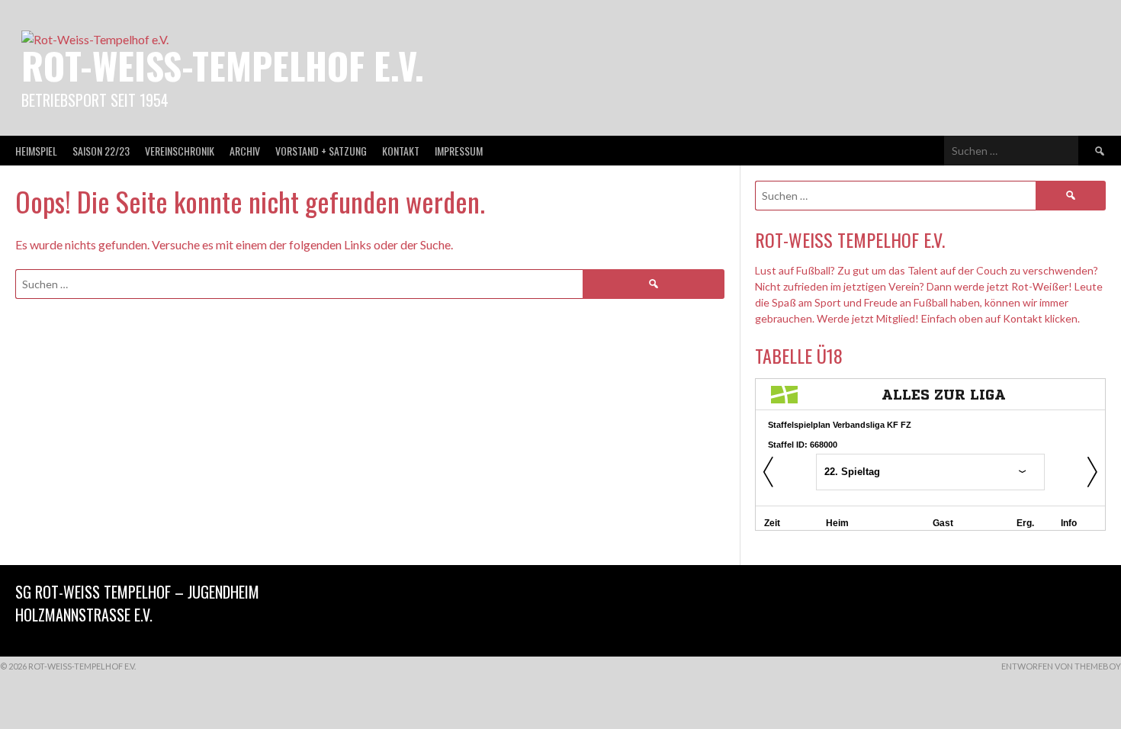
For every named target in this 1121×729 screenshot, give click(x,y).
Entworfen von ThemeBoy (1061, 666)
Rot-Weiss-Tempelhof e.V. (222, 65)
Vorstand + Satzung (321, 151)
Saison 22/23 (101, 151)
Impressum (459, 151)
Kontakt (400, 151)
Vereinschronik (179, 151)
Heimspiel (36, 151)
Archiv (245, 151)
